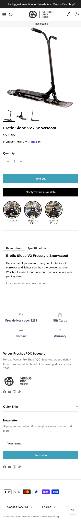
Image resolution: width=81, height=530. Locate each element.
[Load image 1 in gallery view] (40, 67)
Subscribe (40, 455)
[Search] (13, 14)
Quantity (9, 153)
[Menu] (4, 14)
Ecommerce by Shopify (48, 516)
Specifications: (38, 248)
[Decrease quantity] (6, 161)
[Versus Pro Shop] (40, 14)
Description (14, 248)
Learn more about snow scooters (26, 283)
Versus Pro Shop (19, 516)
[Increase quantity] (22, 161)
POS (30, 516)
